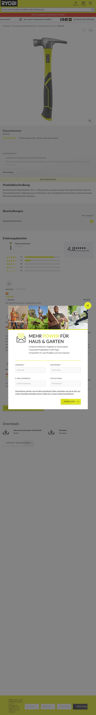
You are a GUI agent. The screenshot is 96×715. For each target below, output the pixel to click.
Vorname (19, 365)
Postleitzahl (56, 378)
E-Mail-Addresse (22, 378)
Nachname (55, 365)
